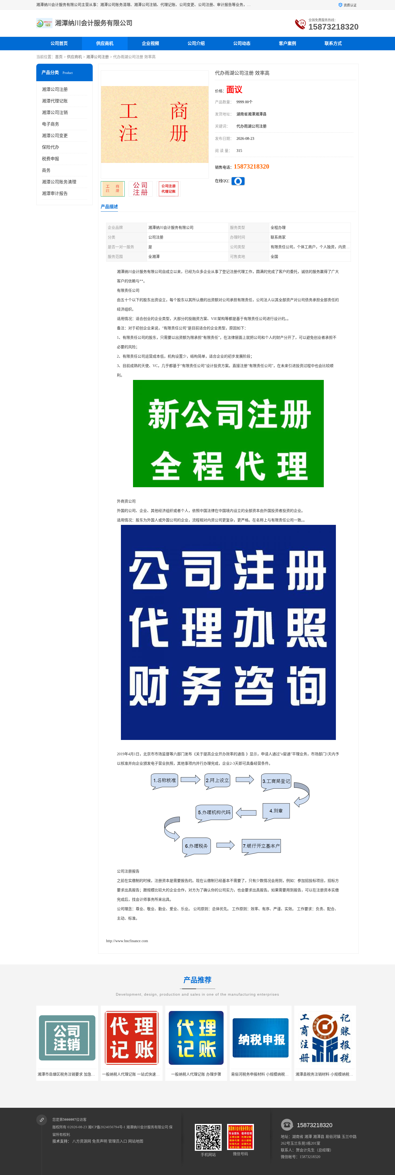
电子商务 (50, 124)
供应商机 (104, 43)
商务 (46, 170)
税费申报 (50, 158)
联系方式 (333, 43)
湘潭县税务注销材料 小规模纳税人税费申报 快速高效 (275, 1074)
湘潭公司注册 (97, 57)
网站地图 (135, 1141)
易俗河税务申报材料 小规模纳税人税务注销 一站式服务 (213, 1074)
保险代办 (50, 147)
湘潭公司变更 (55, 135)
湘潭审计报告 (55, 193)
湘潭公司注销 (55, 112)
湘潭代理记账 (55, 101)
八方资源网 (81, 1141)
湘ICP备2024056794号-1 (106, 1127)
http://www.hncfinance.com (127, 941)
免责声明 (99, 1141)
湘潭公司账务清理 (59, 182)
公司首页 (59, 43)
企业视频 (150, 43)
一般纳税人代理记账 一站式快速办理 (68, 1074)
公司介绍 (196, 43)
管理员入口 (117, 1141)
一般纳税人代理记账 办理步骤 (132, 1074)
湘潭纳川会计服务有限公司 (147, 1127)
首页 (59, 57)
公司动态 (241, 43)
